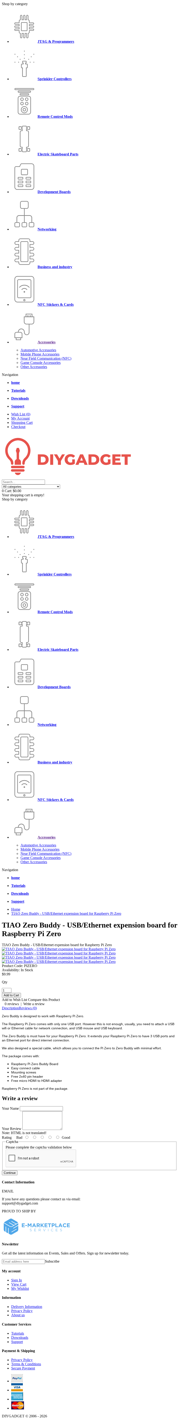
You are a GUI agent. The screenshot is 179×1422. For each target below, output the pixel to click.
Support (17, 1342)
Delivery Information (26, 1307)
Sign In (16, 1280)
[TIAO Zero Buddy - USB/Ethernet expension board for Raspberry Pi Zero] (59, 949)
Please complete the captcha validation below (39, 1147)
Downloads (19, 1338)
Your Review (11, 1129)
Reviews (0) (28, 1008)
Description (10, 1008)
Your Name (10, 1108)
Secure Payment (23, 1368)
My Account (20, 418)
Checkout (18, 427)
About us (18, 1315)
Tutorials (17, 1333)
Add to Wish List (14, 1000)
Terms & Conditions (26, 1364)
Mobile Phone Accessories (40, 354)
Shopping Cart (22, 423)
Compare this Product (44, 1000)
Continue (10, 1173)
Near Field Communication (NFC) (46, 358)
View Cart (18, 1284)
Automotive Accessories (38, 350)
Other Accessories (34, 367)
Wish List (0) (20, 414)
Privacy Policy (22, 1311)
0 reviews (12, 1004)
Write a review (34, 1004)
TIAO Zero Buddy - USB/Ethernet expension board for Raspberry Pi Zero (66, 913)
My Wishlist (20, 1288)
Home (15, 909)
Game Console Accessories (41, 363)
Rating (7, 1137)
